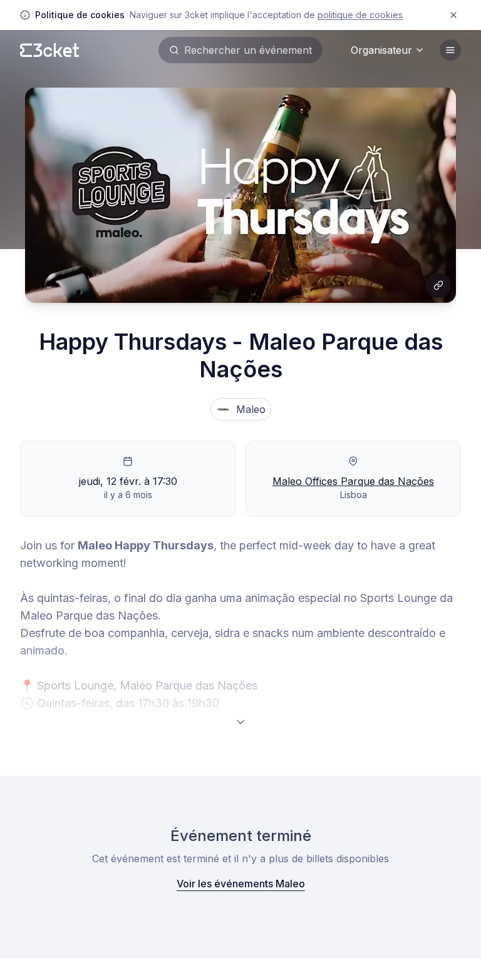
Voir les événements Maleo (241, 883)
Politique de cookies (360, 14)
